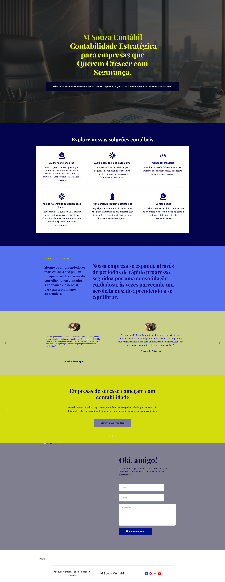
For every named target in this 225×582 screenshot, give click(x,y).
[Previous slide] (6, 343)
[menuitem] (42, 558)
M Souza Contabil (112, 573)
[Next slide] (218, 343)
